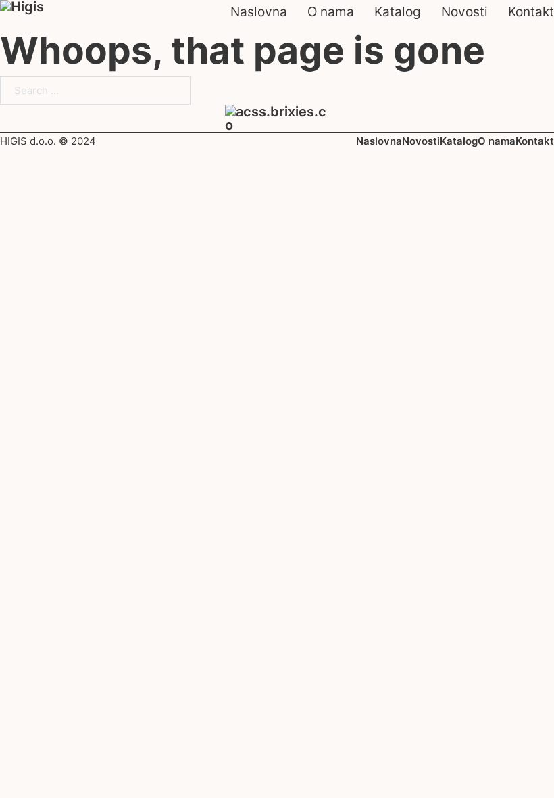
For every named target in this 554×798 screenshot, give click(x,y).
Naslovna (258, 12)
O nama (330, 12)
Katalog (397, 12)
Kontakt (531, 12)
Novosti (464, 12)
